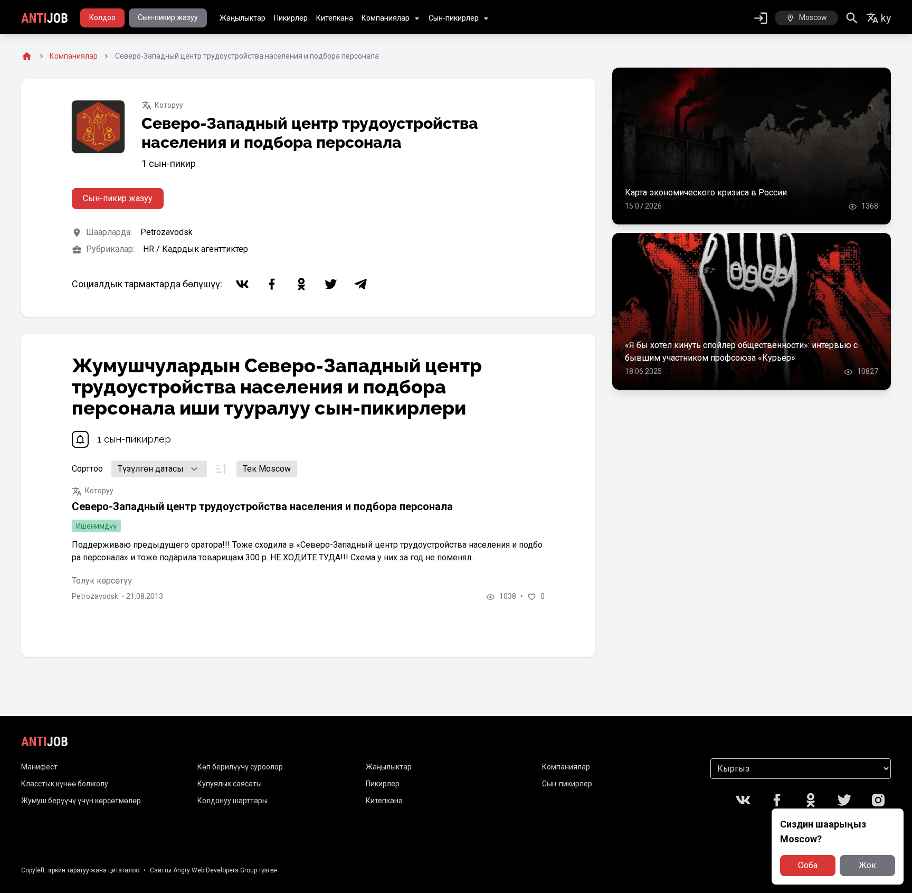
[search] (852, 18)
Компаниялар (386, 18)
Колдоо (102, 17)
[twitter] (331, 284)
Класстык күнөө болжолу (64, 783)
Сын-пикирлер (454, 18)
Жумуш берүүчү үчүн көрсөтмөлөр (81, 800)
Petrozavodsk (166, 232)
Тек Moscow (267, 469)
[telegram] (360, 284)
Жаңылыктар (242, 18)
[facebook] (271, 284)
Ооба (808, 865)
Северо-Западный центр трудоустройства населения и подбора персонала (262, 506)
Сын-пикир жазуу (168, 17)
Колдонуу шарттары (232, 800)
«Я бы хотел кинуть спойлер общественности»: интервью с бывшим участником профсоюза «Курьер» (741, 351)
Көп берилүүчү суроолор (240, 767)
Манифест (39, 767)
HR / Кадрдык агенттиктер (195, 249)
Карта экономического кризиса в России (706, 192)
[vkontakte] (242, 284)
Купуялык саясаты (229, 783)
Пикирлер (291, 18)
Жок (867, 865)
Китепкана (334, 18)
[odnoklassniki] (301, 284)
